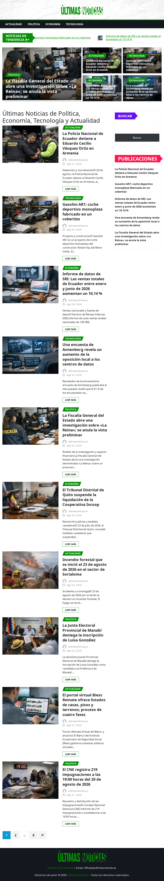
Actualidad (13, 24)
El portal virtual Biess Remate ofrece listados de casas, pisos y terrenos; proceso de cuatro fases (84, 704)
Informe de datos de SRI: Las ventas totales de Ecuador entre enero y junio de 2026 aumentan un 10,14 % (101, 92)
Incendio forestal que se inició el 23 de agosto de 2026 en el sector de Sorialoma (84, 567)
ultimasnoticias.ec (78, 875)
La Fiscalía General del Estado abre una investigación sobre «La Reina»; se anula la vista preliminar (84, 425)
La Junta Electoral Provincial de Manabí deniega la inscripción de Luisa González (82, 633)
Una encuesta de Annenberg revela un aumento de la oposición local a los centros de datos (142, 92)
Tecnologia (74, 24)
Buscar (125, 115)
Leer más (70, 188)
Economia (53, 24)
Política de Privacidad (60, 868)
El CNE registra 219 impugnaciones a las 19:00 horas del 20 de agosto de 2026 (81, 777)
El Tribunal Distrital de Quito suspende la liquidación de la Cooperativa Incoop (83, 497)
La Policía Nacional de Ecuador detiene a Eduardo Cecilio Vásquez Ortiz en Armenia (101, 65)
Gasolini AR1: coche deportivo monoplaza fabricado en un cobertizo (41, 91)
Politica (34, 24)
